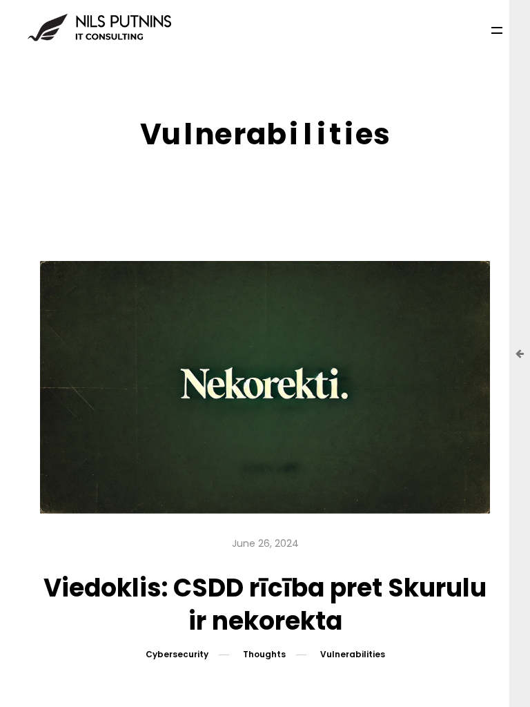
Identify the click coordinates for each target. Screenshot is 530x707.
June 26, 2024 (265, 543)
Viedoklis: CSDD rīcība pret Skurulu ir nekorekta (265, 604)
